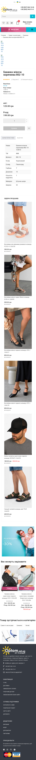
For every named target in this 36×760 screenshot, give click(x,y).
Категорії (14, 29)
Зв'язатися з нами (8, 705)
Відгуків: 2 (16, 79)
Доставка (6, 685)
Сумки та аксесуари (14, 35)
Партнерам (6, 733)
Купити (14, 128)
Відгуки (20, 138)
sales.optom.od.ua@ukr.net (13, 672)
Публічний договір (8, 691)
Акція (4, 727)
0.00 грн (25, 23)
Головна (3, 35)
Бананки (25, 35)
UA (19, 2)
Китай (5, 86)
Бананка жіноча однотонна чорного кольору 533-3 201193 (9, 596)
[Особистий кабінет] (7, 23)
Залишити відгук (27, 79)
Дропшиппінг (7, 730)
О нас (5, 682)
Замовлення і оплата (9, 688)
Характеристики (8, 138)
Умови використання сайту (11, 694)
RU (14, 2)
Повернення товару (9, 708)
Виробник (6, 724)
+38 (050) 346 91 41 (27, 9)
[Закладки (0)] (3, 23)
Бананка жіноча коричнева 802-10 (13, 37)
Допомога (6, 714)
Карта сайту (7, 711)
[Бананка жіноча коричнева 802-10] (2, 47)
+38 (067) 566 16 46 (27, 7)
